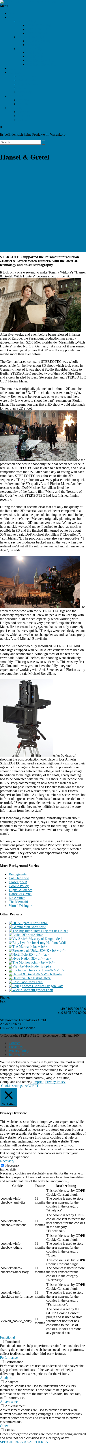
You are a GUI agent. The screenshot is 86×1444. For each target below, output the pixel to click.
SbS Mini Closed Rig (41, 64)
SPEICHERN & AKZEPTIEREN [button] (24, 1442)
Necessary (12, 1165)
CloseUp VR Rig (38, 25)
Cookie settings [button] (11, 1086)
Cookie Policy (19, 886)
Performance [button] (9, 1357)
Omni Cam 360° (37, 29)
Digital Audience (29, 84)
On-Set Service (28, 76)
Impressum (16, 1055)
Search (4, 146)
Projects (23, 100)
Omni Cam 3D (36, 33)
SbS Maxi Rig (36, 56)
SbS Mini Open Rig (40, 60)
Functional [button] (7, 1337)
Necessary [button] (7, 1161)
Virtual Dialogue (29, 80)
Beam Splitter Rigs (31, 37)
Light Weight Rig (38, 41)
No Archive (17, 898)
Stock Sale (16, 68)
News (13, 13)
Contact (23, 119)
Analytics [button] (6, 1377)
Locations (24, 115)
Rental (22, 88)
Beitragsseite (17, 874)
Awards (23, 104)
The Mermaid (18, 902)
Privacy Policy (19, 1051)
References (16, 96)
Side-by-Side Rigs (30, 49)
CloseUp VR (18, 882)
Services (15, 72)
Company (15, 108)
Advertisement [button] (10, 1402)
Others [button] (4, 1426)
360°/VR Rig (27, 21)
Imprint (38, 1082)
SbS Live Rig (35, 52)
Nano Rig (33, 45)
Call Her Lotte (19, 878)
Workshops (25, 92)
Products (15, 17)
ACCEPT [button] (32, 1086)
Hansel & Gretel (20, 894)
